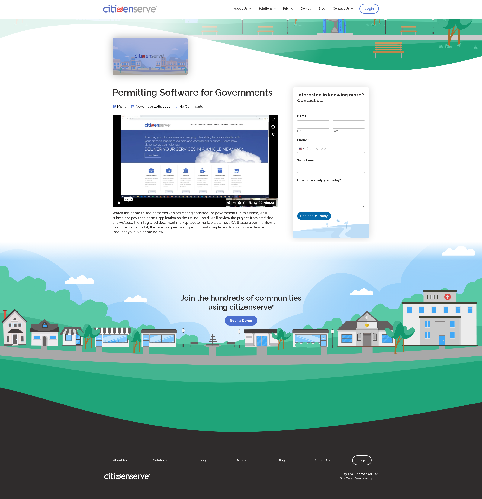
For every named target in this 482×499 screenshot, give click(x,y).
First (299, 130)
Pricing (288, 8)
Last (335, 130)
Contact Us (341, 8)
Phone (303, 140)
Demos (306, 8)
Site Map (346, 478)
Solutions (265, 8)
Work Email (306, 160)
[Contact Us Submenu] (353, 8)
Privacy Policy (363, 478)
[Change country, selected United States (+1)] (301, 149)
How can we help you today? (320, 180)
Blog (321, 8)
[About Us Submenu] (251, 8)
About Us (240, 8)
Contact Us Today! (314, 216)
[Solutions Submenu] (275, 8)
